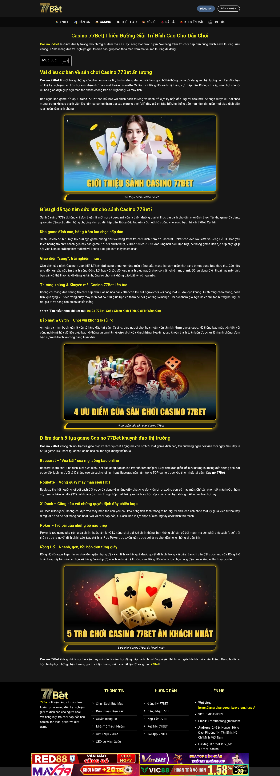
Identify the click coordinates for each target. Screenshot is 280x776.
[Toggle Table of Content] (63, 61)
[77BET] (56, 8)
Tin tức (219, 22)
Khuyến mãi (193, 22)
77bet (64, 22)
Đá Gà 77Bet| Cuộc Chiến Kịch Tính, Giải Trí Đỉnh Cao (124, 311)
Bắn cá (84, 22)
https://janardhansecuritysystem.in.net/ (226, 707)
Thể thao (129, 22)
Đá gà (170, 22)
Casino (105, 22)
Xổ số (151, 22)
